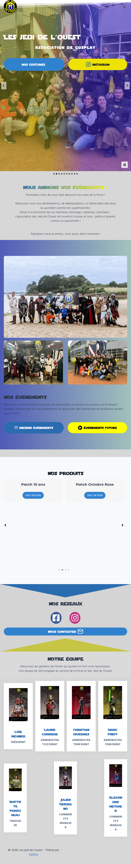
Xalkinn (33, 854)
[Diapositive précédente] (3, 85)
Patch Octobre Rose (72, 484)
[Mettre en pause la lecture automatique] (124, 165)
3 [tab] (65, 570)
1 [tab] (59, 570)
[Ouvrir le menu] (124, 6)
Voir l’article (72, 495)
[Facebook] (56, 618)
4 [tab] (68, 570)
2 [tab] (62, 570)
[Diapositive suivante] (127, 85)
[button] (5, 525)
